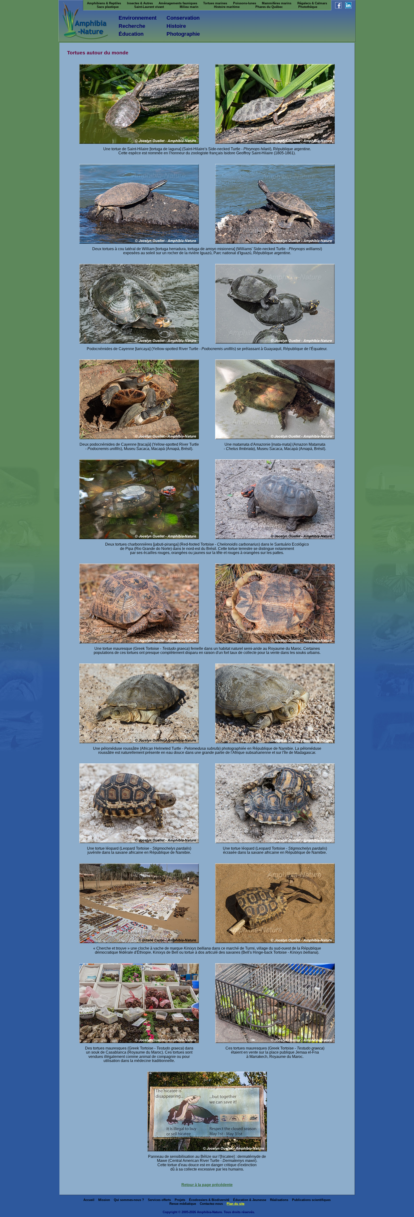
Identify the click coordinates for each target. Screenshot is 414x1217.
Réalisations (279, 1200)
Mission (104, 1200)
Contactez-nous (211, 1203)
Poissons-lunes (244, 3)
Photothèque (307, 7)
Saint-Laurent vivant (149, 7)
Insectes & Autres (140, 3)
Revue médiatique (182, 1203)
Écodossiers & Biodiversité (209, 1200)
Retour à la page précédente (207, 1185)
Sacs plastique (108, 7)
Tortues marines (215, 3)
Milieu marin (189, 7)
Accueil (88, 1200)
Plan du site (235, 1203)
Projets (180, 1200)
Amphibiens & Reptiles (104, 3)
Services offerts (159, 1200)
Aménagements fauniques (178, 3)
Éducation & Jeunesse (249, 1200)
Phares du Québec (269, 7)
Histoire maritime (227, 7)
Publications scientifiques (311, 1200)
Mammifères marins (276, 3)
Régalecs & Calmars (312, 3)
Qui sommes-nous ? (129, 1200)
